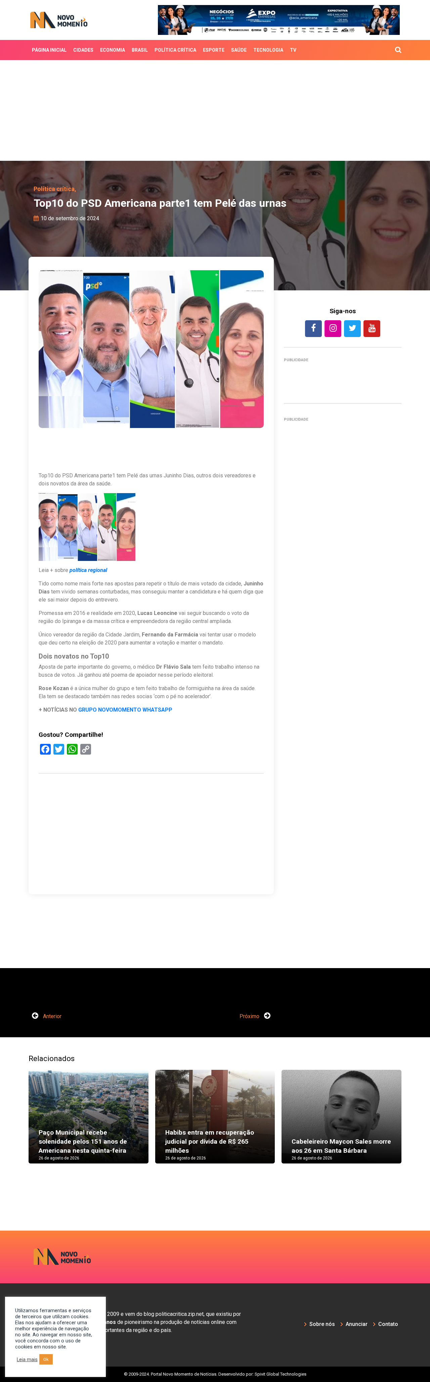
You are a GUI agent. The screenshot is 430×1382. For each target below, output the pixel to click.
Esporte (213, 50)
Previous (18, 1123)
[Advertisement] (215, 110)
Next (411, 1123)
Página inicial (49, 50)
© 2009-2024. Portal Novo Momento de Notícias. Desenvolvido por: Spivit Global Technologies (215, 1374)
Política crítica (175, 50)
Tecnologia (268, 50)
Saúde (239, 50)
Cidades (83, 50)
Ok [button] (46, 1359)
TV (293, 50)
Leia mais (27, 1359)
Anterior (51, 1016)
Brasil (140, 50)
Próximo (250, 1016)
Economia (112, 50)
